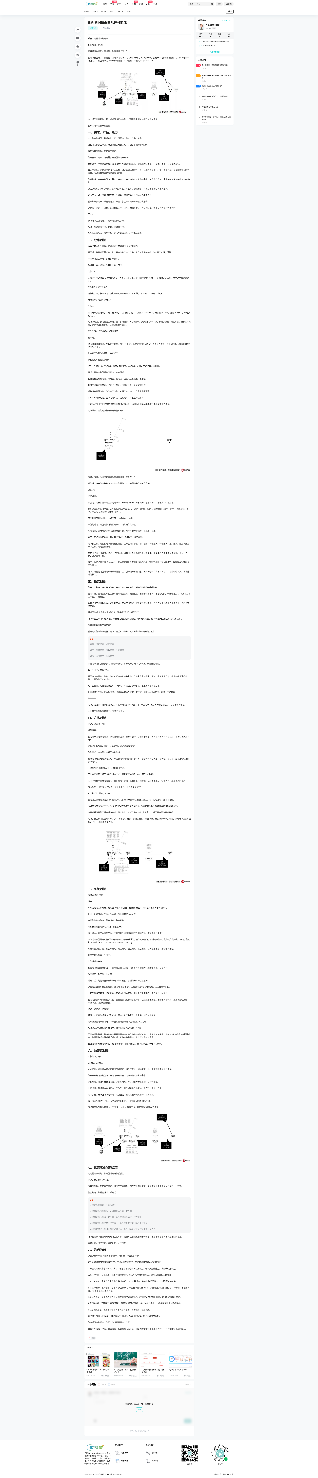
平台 (111, 11)
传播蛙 (101, 1474)
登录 (219, 4)
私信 (230, 20)
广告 (119, 4)
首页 (105, 4)
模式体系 (93, 28)
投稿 (230, 11)
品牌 (112, 3)
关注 (225, 20)
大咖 (134, 3)
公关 (126, 4)
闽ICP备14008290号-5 (115, 1474)
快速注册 (229, 4)
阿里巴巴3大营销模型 (178, 1369)
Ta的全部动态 (214, 52)
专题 (141, 4)
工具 (155, 4)
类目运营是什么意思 (208, 46)
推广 (119, 11)
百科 (148, 3)
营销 (103, 11)
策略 (128, 11)
